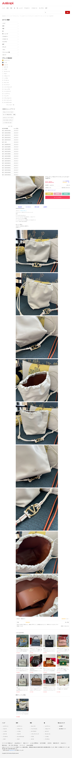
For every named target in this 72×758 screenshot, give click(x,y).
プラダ (5, 69)
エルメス (6, 64)
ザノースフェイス (8, 100)
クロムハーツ (19, 728)
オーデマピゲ (33, 731)
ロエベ (5, 73)
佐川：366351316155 (6, 137)
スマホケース (34, 8)
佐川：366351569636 (6, 170)
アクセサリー (27, 8)
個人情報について (62, 728)
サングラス (41, 8)
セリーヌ (6, 67)
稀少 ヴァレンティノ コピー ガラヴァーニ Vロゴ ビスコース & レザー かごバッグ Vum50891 (49, 669)
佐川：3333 (4, 142)
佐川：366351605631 (6, 167)
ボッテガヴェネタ (8, 102)
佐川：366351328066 (6, 153)
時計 (11, 8)
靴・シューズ (19, 8)
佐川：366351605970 (6, 158)
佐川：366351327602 (6, 130)
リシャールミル (34, 728)
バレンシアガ (7, 89)
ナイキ (5, 62)
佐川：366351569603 (6, 172)
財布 (8, 8)
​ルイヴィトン (47, 726)
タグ (46, 190)
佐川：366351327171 (6, 135)
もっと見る (16, 128)
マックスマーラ (7, 91)
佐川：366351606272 (6, 160)
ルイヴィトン (7, 60)
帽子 (46, 8)
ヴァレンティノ (23, 210)
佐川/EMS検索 (42, 743)
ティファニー (7, 84)
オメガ (32, 739)
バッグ (3, 8)
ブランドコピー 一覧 (10, 104)
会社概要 (61, 726)
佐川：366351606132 (6, 163)
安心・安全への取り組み (13, 745)
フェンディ (6, 95)
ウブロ (32, 736)
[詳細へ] (68, 618)
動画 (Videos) (4, 745)
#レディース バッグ (51, 190)
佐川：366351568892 (6, 146)
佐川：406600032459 (6, 144)
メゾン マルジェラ (8, 87)
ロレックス (6, 82)
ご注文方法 (49, 743)
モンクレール (7, 71)
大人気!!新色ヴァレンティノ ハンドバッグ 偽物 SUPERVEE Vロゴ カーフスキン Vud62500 (22, 650)
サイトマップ (22, 745)
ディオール (6, 80)
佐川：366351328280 (6, 156)
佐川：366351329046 (6, 132)
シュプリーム (7, 93)
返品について (25, 743)
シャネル (6, 78)
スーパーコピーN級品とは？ (7, 743)
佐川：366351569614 (6, 174)
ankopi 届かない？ (18, 743)
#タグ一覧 (10, 126)
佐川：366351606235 (6, 165)
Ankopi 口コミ (63, 743)
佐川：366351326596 (6, 151)
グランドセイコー (8, 98)
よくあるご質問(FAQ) (34, 743)
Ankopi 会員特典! (30, 745)
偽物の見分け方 (56, 743)
